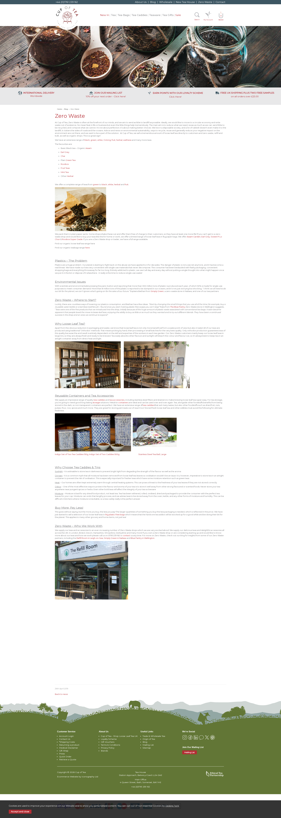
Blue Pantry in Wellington (142, 538)
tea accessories (116, 400)
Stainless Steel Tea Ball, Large (152, 454)
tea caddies (99, 400)
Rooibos (65, 164)
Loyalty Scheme (109, 739)
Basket (221, 18)
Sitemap (147, 748)
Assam (88, 148)
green (93, 140)
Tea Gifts (168, 15)
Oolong (107, 140)
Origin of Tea (149, 739)
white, (111, 184)
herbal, (119, 140)
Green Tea (71, 160)
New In (104, 15)
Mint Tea (65, 172)
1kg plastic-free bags (115, 514)
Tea (113, 15)
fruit (126, 184)
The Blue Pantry (178, 307)
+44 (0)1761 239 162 (67, 2)
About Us (141, 2)
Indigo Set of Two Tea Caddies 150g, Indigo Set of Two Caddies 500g (87, 454)
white (100, 140)
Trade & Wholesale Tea (154, 736)
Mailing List (148, 745)
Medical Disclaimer (68, 748)
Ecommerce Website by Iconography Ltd (77, 776)
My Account (208, 20)
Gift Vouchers (107, 742)
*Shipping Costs (67, 742)
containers (123, 402)
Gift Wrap (63, 751)
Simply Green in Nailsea (115, 538)
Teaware (154, 15)
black (104, 184)
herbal (117, 184)
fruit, (114, 140)
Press (62, 753)
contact (126, 535)
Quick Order (65, 756)
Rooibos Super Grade (72, 239)
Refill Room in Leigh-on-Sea (90, 538)
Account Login (66, 736)
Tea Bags (124, 15)
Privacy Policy (107, 748)
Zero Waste (205, 2)
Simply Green (157, 291)
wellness (127, 140)
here (87, 247)
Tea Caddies (139, 15)
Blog (153, 2)
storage (96, 402)
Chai (63, 156)
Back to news (61, 694)
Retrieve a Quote (67, 759)
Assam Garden (194, 236)
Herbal (70, 176)
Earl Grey (65, 152)
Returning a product (69, 745)
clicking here (172, 806)
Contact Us (64, 739)
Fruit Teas (65, 168)
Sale (178, 15)
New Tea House (185, 2)
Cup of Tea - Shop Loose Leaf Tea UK (119, 736)
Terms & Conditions (110, 745)
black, (87, 140)
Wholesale (165, 2)
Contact (220, 2)
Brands (104, 751)
